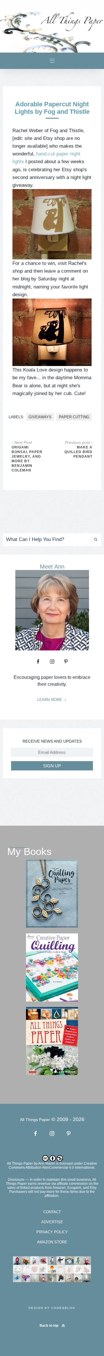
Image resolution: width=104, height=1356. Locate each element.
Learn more (50, 700)
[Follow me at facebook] (38, 661)
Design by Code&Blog (52, 1307)
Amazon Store (52, 1242)
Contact (52, 1212)
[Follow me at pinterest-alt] (65, 661)
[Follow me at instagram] (52, 661)
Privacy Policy (52, 1232)
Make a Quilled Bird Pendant (78, 452)
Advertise (52, 1222)
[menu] (52, 61)
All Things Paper (20, 1164)
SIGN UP (52, 765)
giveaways (40, 417)
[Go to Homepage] (52, 30)
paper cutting (74, 417)
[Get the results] (93, 539)
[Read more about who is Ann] (52, 648)
